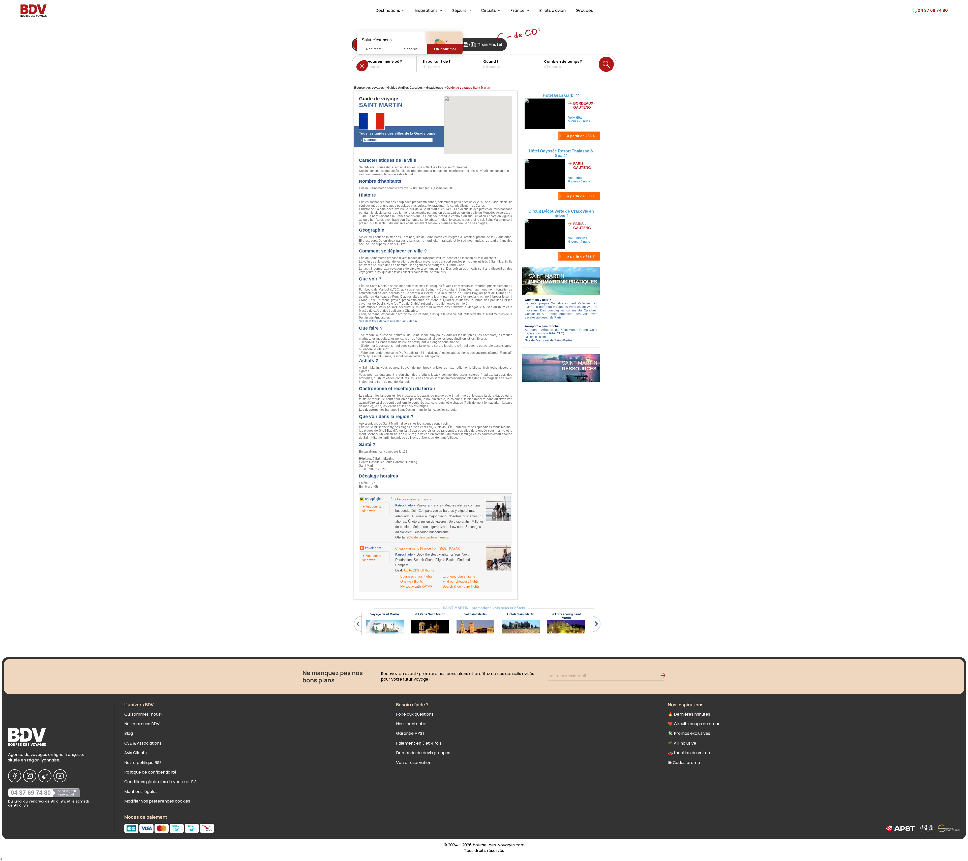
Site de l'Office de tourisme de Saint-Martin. (388, 321)
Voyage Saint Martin (384, 614)
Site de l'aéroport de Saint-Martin (548, 340)
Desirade (370, 140)
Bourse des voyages (369, 87)
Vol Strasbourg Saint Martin (566, 616)
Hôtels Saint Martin (520, 614)
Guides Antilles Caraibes (405, 87)
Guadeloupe (434, 87)
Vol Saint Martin (475, 614)
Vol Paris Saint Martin (430, 614)
